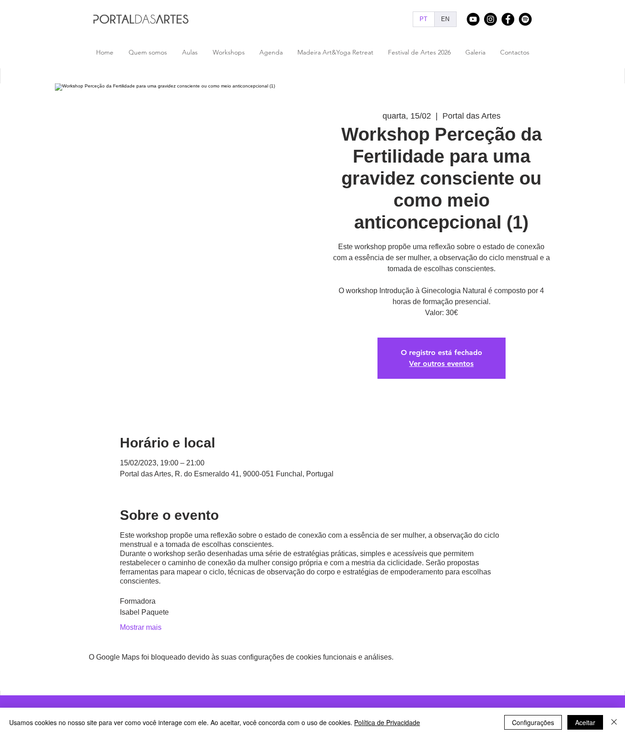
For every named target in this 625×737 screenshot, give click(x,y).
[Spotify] (525, 19)
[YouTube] (473, 19)
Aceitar (585, 722)
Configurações (533, 722)
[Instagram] (490, 19)
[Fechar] (614, 722)
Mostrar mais (141, 627)
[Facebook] (507, 19)
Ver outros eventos (441, 363)
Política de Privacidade (387, 722)
